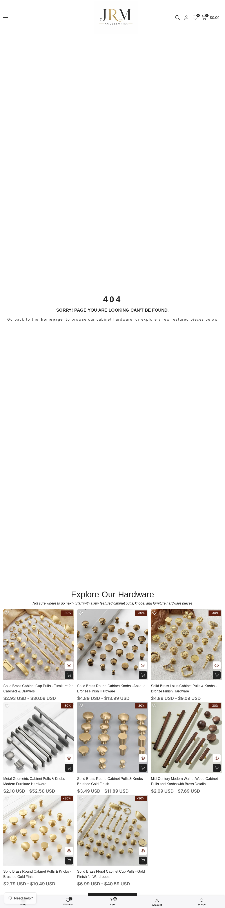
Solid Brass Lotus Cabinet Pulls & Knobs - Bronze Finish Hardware (184, 688)
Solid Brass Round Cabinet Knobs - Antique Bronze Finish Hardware (111, 688)
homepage (52, 319)
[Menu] (6, 17)
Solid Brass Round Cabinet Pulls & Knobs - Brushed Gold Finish (111, 781)
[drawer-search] (177, 17)
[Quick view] (69, 665)
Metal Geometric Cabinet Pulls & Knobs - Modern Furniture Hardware (35, 781)
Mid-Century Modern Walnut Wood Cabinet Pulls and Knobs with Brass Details (184, 781)
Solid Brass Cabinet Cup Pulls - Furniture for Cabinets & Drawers (38, 688)
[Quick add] (69, 675)
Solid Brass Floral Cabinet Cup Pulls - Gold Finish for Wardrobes (111, 874)
